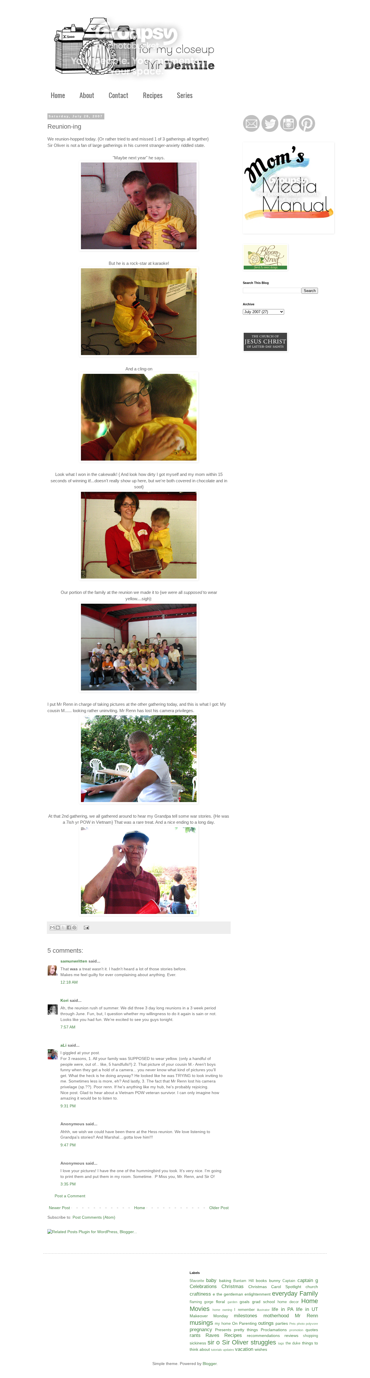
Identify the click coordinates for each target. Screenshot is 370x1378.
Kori (64, 1000)
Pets (292, 1323)
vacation (244, 1349)
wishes (261, 1349)
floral (220, 1301)
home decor (288, 1302)
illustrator (263, 1309)
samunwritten (73, 961)
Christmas (232, 1286)
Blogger (210, 1363)
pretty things (246, 1329)
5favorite (197, 1281)
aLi (63, 1045)
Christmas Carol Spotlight (274, 1286)
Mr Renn (306, 1315)
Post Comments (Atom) (94, 1217)
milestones (245, 1315)
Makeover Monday (209, 1316)
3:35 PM (68, 1184)
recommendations (263, 1335)
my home (223, 1324)
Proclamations (274, 1329)
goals (244, 1301)
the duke (293, 1343)
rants (195, 1335)
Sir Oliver (235, 1342)
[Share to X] (63, 927)
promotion (296, 1330)
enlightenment (258, 1294)
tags (281, 1343)
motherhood (276, 1315)
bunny (274, 1280)
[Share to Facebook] (69, 927)
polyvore (312, 1323)
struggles (263, 1342)
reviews (291, 1335)
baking (225, 1280)
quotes (312, 1329)
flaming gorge (202, 1302)
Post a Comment (70, 1196)
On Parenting (244, 1323)
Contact (118, 95)
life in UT (307, 1309)
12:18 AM (69, 982)
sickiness (198, 1343)
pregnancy (201, 1329)
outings (266, 1323)
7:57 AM (67, 1027)
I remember (244, 1310)
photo (301, 1323)
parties (281, 1323)
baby (211, 1280)
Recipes (152, 95)
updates (228, 1349)
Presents (223, 1329)
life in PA (282, 1309)
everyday (284, 1293)
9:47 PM (68, 1145)
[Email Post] (85, 928)
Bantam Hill (243, 1281)
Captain (288, 1281)
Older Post (219, 1207)
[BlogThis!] (58, 927)
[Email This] (52, 927)
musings (201, 1322)
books (261, 1280)
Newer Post (59, 1207)
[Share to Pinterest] (74, 927)
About (86, 95)
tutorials (216, 1349)
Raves (212, 1335)
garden (232, 1302)
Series (185, 95)
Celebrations (203, 1286)
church (312, 1286)
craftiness (200, 1294)
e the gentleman (228, 1294)
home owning (222, 1309)
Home (58, 95)
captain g (307, 1280)
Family (308, 1293)
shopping (310, 1336)
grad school (263, 1301)
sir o (214, 1342)
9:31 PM (68, 1106)
